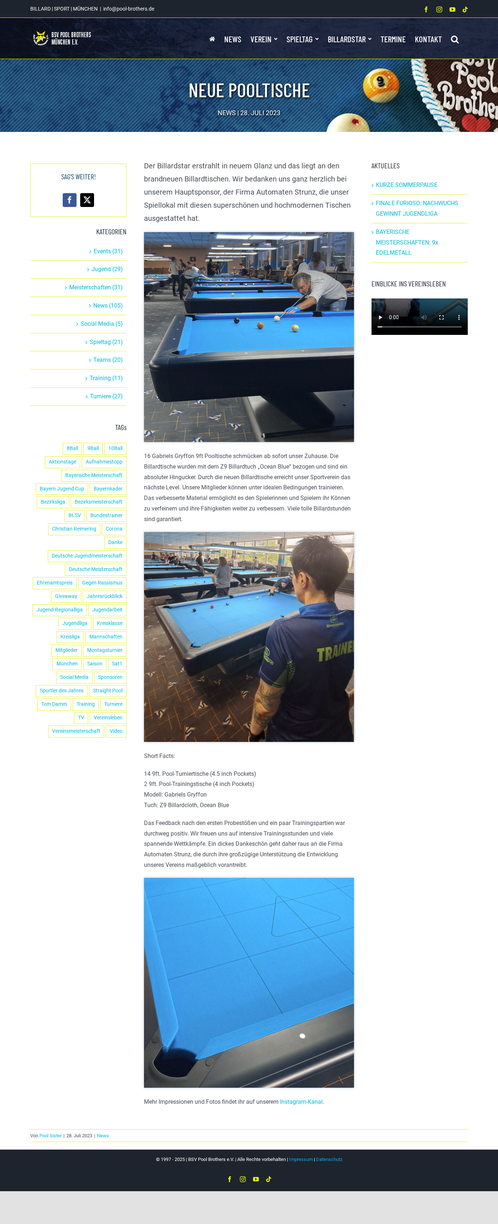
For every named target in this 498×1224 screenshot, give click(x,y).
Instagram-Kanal (301, 1101)
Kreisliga (70, 637)
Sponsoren (110, 677)
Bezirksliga (53, 502)
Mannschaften (105, 637)
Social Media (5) (102, 323)
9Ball (93, 448)
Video (116, 731)
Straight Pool (107, 691)
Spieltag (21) (106, 342)
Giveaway (66, 596)
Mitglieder (66, 650)
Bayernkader (108, 489)
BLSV (75, 515)
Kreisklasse (109, 623)
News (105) (108, 305)
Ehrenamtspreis (55, 583)
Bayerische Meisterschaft (93, 475)
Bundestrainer (106, 515)
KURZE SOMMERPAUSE (406, 184)
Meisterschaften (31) (96, 287)
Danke (115, 542)
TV (81, 718)
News (103, 1135)
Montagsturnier (104, 650)
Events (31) (108, 251)
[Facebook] (69, 200)
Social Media (74, 677)
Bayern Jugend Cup (62, 489)
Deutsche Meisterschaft (95, 569)
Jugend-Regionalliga (59, 610)
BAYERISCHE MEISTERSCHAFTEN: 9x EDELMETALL (407, 242)
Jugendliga (74, 623)
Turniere (113, 704)
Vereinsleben (108, 718)
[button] (455, 38)
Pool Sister (50, 1135)
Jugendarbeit (107, 610)
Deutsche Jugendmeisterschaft (87, 556)
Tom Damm (54, 704)
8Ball (72, 448)
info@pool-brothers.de (128, 9)
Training (86, 704)
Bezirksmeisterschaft (98, 502)
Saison (94, 664)
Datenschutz (329, 1159)
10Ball (115, 448)
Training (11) (106, 378)
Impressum (301, 1159)
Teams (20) (108, 359)
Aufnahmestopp (104, 462)
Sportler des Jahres (61, 691)
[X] (87, 200)
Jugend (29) (107, 269)
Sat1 (117, 664)
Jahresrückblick (104, 596)
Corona (114, 529)
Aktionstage (62, 462)
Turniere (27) (106, 396)
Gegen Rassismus (102, 583)
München (67, 664)
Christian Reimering (74, 529)
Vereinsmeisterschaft (76, 731)
